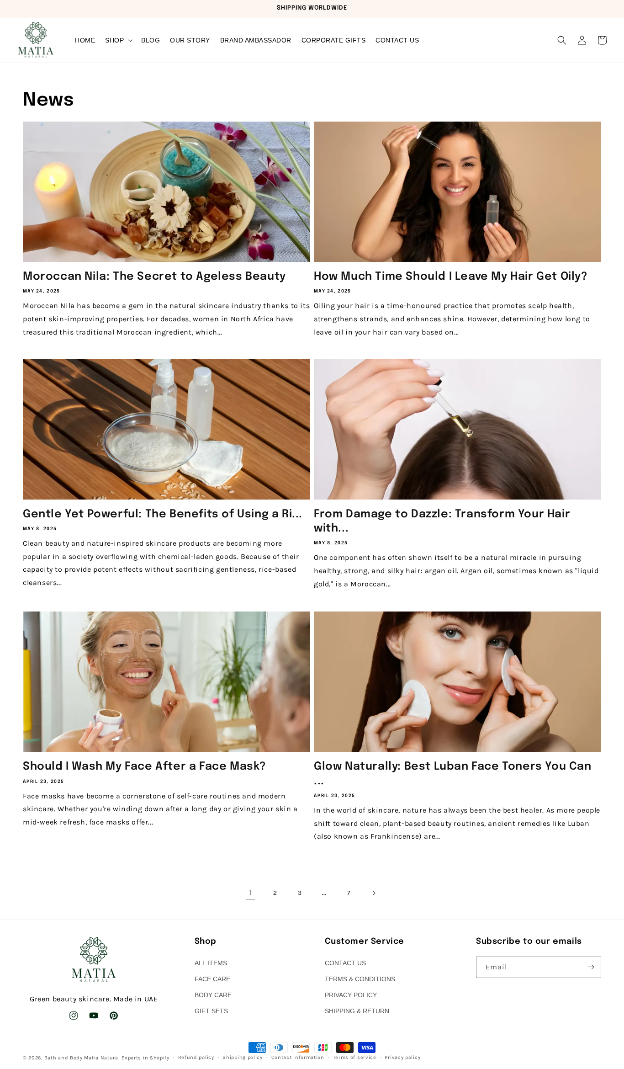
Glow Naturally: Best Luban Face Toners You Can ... (453, 774)
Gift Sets (211, 1011)
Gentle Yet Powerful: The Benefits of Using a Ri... (162, 514)
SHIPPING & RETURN (357, 1011)
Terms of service (354, 1057)
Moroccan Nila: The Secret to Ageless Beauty (154, 276)
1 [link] (250, 892)
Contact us (345, 962)
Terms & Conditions (360, 978)
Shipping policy (242, 1057)
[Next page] (374, 893)
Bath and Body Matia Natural (82, 1058)
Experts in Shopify (145, 1058)
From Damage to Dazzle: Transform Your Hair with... (442, 521)
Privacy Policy (351, 994)
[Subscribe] (591, 967)
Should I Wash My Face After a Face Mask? (144, 766)
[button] (118, 40)
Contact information (297, 1057)
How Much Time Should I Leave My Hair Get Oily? (451, 276)
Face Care (212, 978)
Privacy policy (402, 1057)
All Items (211, 962)
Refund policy (196, 1057)
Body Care (213, 994)
